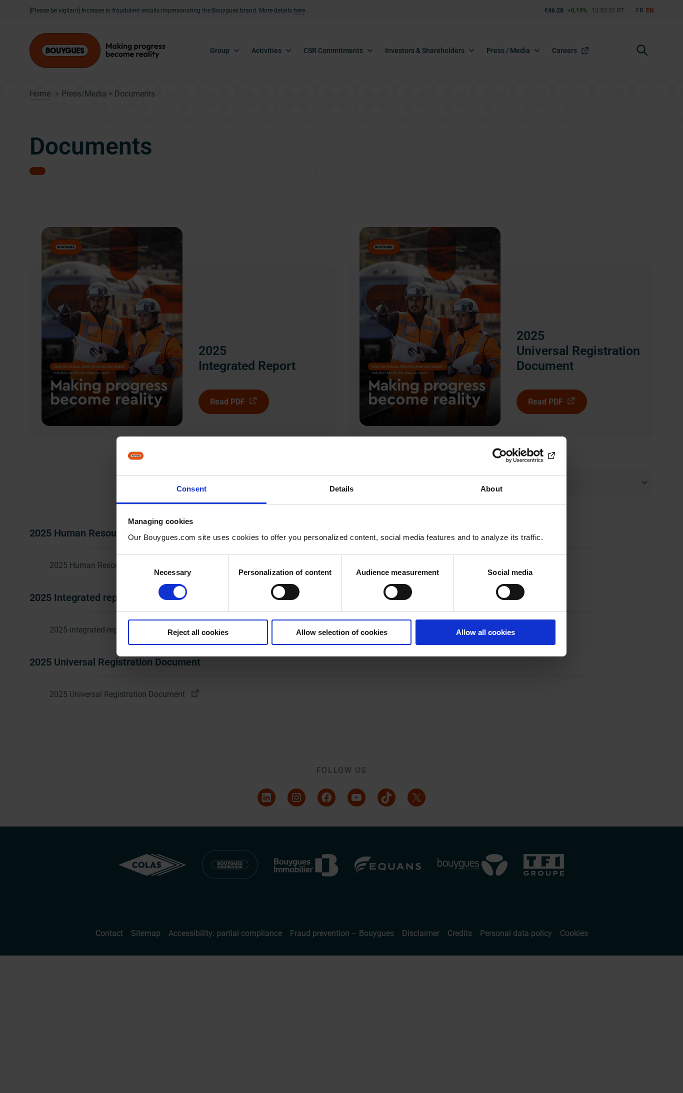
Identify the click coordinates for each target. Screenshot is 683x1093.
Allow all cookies (485, 632)
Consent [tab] (191, 488)
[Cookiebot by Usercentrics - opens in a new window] (512, 455)
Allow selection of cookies (342, 632)
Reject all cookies (198, 632)
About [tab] (491, 488)
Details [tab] (342, 488)
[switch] (285, 592)
